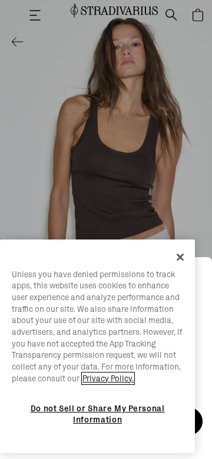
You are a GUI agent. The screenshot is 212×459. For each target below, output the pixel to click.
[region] (97, 347)
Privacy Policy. (108, 378)
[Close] (180, 257)
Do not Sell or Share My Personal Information (98, 413)
